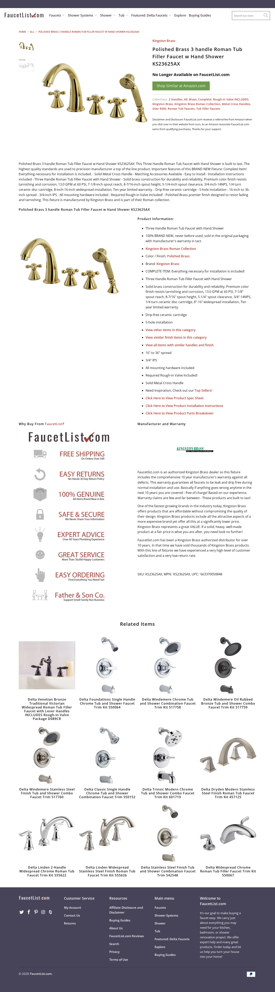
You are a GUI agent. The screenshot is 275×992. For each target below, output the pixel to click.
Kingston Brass (163, 41)
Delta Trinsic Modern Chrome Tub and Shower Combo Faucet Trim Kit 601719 (168, 755)
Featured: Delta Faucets (149, 15)
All (185, 99)
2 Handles (175, 99)
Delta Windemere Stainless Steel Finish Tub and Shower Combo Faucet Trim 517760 (47, 755)
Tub (122, 15)
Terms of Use (118, 960)
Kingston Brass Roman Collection (197, 104)
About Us (116, 928)
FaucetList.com (41, 974)
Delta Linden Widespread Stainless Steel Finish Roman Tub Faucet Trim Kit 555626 (107, 833)
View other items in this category (171, 330)
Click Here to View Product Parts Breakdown (179, 413)
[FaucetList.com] (24, 15)
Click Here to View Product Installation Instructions (184, 406)
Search (114, 944)
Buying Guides (200, 15)
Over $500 (159, 109)
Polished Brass (178, 256)
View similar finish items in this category (176, 337)
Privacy (114, 952)
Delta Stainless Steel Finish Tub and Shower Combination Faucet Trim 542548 (168, 833)
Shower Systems (81, 15)
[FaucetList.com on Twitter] (22, 912)
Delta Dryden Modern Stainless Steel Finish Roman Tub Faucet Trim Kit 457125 (228, 755)
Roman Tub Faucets (181, 109)
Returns (70, 923)
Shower (106, 15)
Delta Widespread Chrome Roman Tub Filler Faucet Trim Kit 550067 (228, 833)
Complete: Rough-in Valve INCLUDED (223, 99)
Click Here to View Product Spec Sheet (175, 398)
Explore (180, 15)
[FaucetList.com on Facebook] (29, 912)
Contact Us (72, 915)
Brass (192, 99)
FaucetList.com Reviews (126, 936)
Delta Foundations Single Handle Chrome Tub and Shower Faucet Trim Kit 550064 (107, 665)
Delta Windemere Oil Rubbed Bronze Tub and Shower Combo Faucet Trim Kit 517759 (228, 665)
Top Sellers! (203, 390)
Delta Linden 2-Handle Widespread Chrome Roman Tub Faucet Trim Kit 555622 (47, 833)
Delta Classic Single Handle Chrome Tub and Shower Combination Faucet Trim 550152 (107, 755)
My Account (72, 907)
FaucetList (54, 424)
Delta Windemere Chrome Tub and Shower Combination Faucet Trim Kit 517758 (168, 665)
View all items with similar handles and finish (180, 345)
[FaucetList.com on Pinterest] (36, 912)
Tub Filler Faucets (208, 109)
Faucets (55, 15)
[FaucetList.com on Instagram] (43, 912)
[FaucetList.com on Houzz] (51, 912)
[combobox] (251, 15)
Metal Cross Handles (236, 104)
